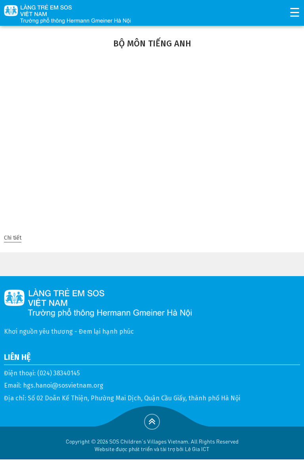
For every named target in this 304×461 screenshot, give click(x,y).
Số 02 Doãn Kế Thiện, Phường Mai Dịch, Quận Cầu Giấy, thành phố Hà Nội (134, 398)
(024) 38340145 (58, 373)
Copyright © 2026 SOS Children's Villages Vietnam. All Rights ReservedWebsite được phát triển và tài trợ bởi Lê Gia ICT (152, 445)
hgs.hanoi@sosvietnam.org (63, 385)
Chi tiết (12, 237)
